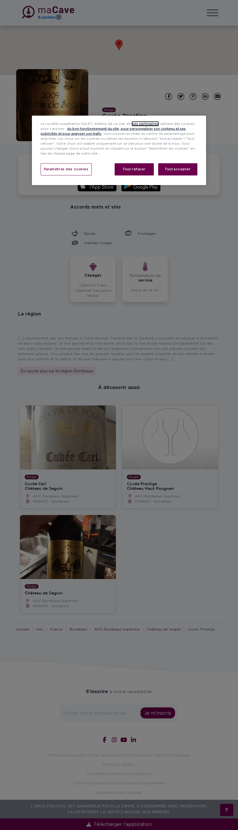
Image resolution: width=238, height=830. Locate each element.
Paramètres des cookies (66, 169)
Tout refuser (134, 169)
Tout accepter (177, 169)
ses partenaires (145, 123)
